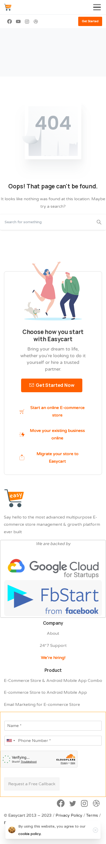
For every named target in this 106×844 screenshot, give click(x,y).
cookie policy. (29, 834)
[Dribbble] (35, 21)
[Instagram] (27, 21)
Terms (92, 815)
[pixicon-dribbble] (96, 803)
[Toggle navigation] (97, 7)
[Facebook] (9, 21)
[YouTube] (18, 21)
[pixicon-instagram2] (84, 803)
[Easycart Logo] (14, 498)
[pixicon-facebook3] (61, 803)
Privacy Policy (69, 815)
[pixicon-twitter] (72, 803)
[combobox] (10, 740)
